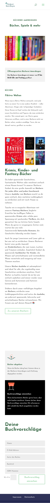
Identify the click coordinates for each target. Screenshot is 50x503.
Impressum (17, 497)
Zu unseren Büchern (18, 311)
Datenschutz (30, 497)
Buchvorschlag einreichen (31, 479)
